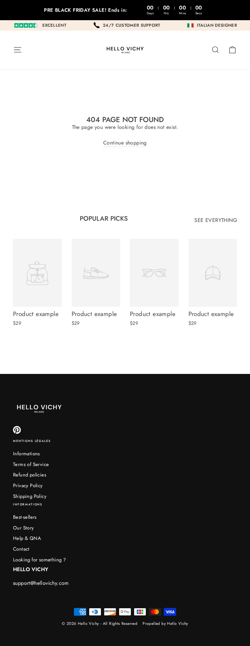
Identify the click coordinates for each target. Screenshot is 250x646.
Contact (21, 549)
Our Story (23, 527)
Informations (26, 453)
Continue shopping (125, 142)
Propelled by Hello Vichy (165, 623)
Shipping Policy (30, 496)
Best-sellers (25, 517)
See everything (215, 220)
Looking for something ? (39, 559)
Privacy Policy (28, 485)
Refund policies (29, 474)
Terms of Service (31, 464)
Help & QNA (27, 538)
